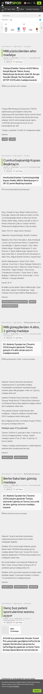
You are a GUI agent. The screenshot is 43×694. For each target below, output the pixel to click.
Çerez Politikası (14, 686)
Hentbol (26, 156)
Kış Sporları (27, 603)
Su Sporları (27, 46)
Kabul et (37, 691)
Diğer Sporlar (17, 46)
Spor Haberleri (6, 46)
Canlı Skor (5, 20)
